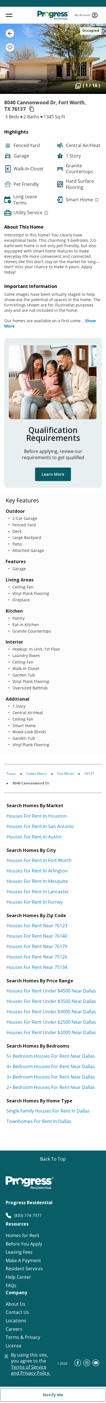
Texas (11, 773)
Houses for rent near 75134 (37, 967)
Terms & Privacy (23, 1337)
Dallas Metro (36, 773)
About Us (15, 1304)
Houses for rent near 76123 (37, 925)
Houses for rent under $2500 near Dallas (51, 1022)
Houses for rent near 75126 (37, 957)
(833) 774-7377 (28, 1215)
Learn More (53, 474)
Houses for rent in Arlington (37, 871)
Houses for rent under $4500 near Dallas (51, 991)
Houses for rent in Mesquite (37, 881)
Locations (16, 1321)
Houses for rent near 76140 (37, 936)
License (13, 1346)
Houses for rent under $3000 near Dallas (51, 1012)
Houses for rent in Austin (34, 837)
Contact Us (17, 1312)
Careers (14, 1329)
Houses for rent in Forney (35, 902)
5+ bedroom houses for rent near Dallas (51, 1056)
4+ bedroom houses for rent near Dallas (51, 1066)
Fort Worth (65, 773)
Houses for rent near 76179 (37, 946)
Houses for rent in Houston (37, 816)
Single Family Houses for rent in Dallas (48, 1111)
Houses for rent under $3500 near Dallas (51, 1001)
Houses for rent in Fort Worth (39, 860)
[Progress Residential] (53, 15)
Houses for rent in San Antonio (40, 826)
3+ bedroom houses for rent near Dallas (51, 1077)
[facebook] (77, 1364)
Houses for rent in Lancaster (38, 891)
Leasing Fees (19, 1252)
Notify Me (53, 1394)
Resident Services (24, 1269)
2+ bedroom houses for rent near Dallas (51, 1087)
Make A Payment (23, 1261)
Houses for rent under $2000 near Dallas (51, 1032)
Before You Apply (24, 1244)
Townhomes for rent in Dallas (39, 1121)
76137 (89, 773)
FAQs (11, 1286)
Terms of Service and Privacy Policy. (30, 1370)
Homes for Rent (22, 1236)
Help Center (18, 1277)
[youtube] (95, 1364)
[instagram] (86, 1364)
